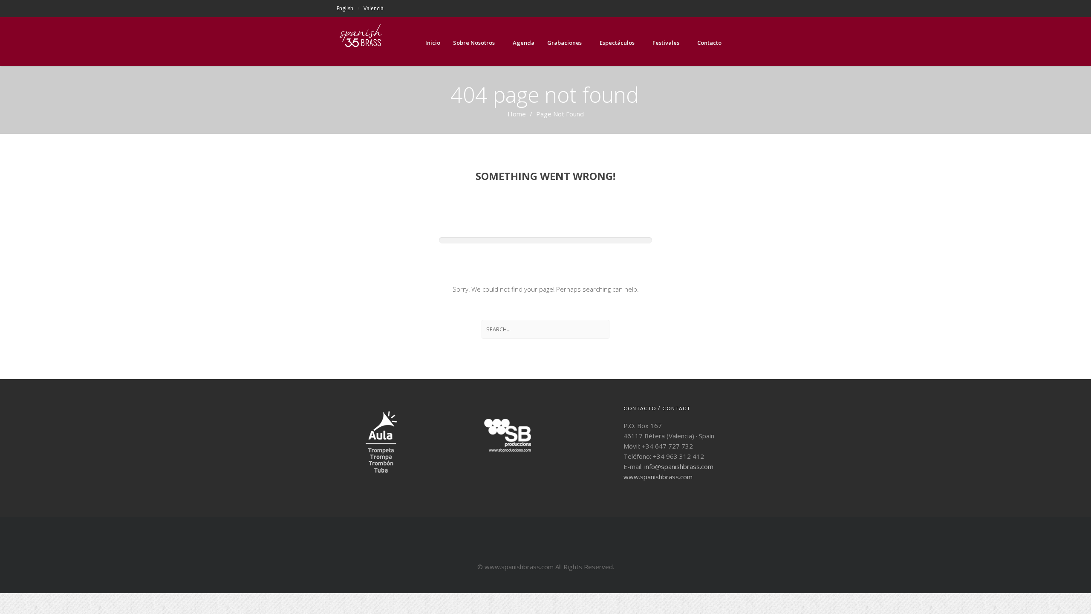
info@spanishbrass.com (678, 466)
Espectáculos (617, 42)
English (345, 8)
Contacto (709, 42)
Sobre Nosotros (474, 42)
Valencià (374, 8)
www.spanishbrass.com (658, 476)
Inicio (432, 42)
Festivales (665, 42)
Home (517, 114)
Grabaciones (564, 42)
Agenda (523, 42)
